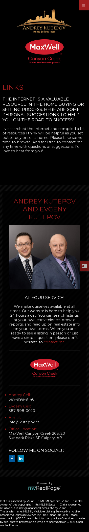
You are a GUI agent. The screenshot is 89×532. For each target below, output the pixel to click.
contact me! (55, 342)
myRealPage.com (44, 488)
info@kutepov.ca (24, 422)
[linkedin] (22, 458)
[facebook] (13, 458)
